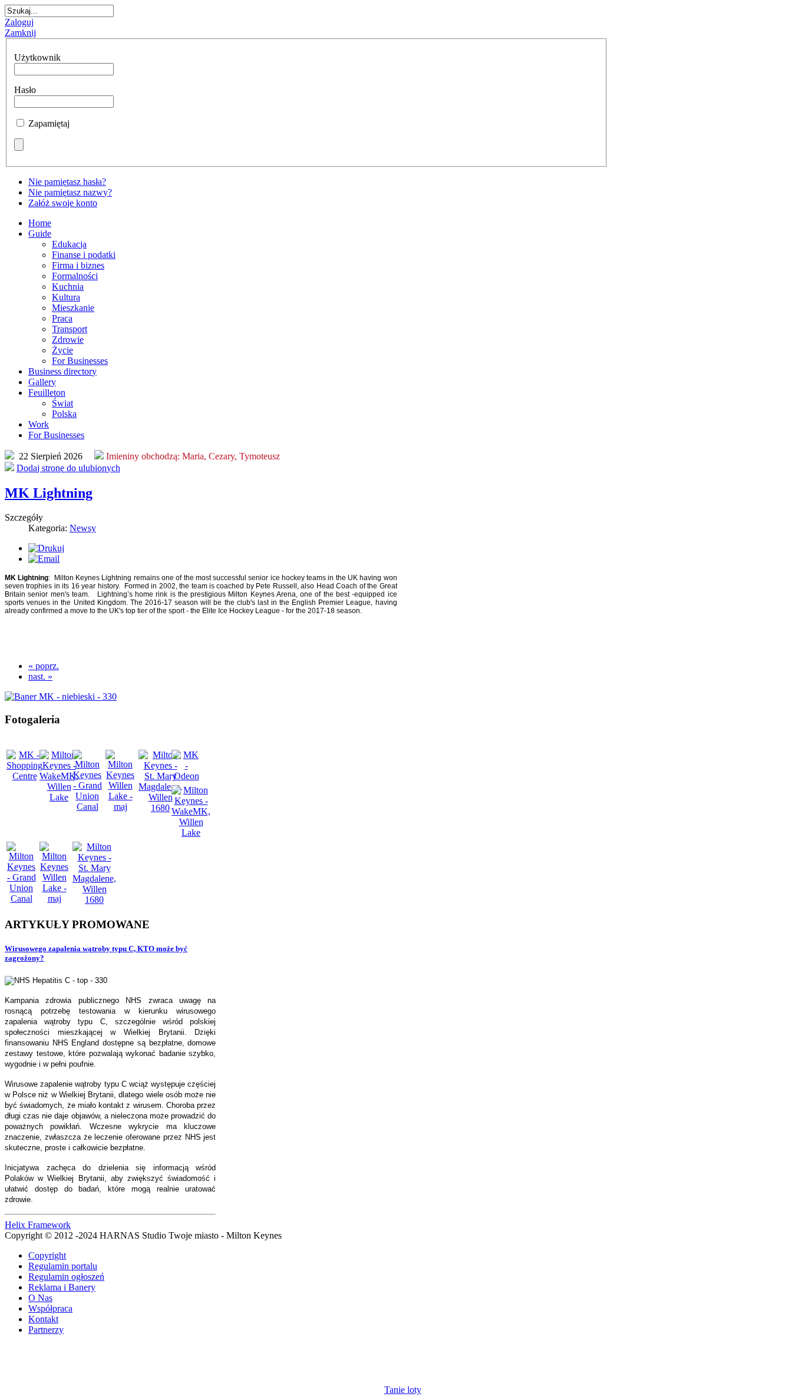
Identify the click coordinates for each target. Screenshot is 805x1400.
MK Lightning (49, 493)
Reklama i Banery (61, 1287)
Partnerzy (46, 1330)
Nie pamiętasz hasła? (67, 182)
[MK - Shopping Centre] (24, 776)
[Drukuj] (46, 548)
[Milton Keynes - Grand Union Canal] (87, 807)
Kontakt (43, 1319)
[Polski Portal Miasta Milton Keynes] (110, 696)
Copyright (47, 1255)
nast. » (40, 676)
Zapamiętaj (49, 123)
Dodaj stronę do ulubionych (68, 468)
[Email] (44, 559)
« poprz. (43, 666)
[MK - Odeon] (186, 776)
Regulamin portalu (62, 1266)
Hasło (25, 90)
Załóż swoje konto (62, 203)
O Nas (40, 1298)
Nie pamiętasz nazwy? (70, 192)
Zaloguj (19, 22)
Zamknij (20, 33)
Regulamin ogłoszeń (66, 1277)
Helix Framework (38, 1225)
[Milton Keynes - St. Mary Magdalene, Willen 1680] (160, 808)
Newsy (83, 528)
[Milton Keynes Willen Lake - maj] (120, 807)
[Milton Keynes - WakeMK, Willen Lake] (58, 797)
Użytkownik (37, 57)
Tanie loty (402, 1390)
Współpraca (50, 1308)
